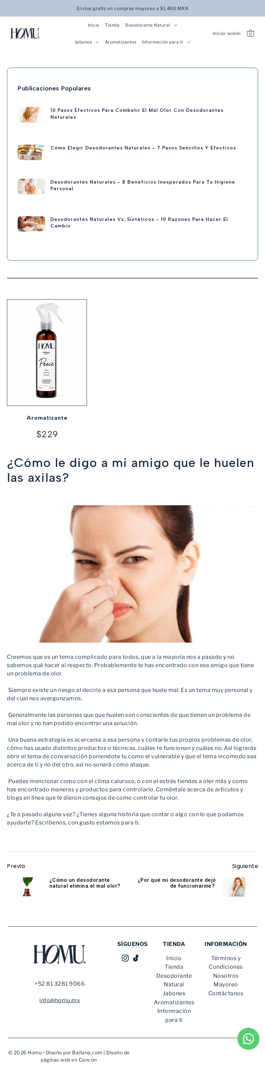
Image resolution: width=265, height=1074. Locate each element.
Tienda (174, 967)
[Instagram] (125, 958)
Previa (16, 866)
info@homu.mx (59, 1000)
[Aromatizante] (47, 352)
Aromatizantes (174, 1002)
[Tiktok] (136, 958)
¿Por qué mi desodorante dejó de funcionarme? (177, 883)
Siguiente (245, 866)
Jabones (174, 993)
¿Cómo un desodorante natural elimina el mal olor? (84, 883)
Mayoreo (226, 984)
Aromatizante (47, 417)
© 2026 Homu (25, 1052)
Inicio (173, 958)
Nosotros (226, 976)
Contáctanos (226, 993)
